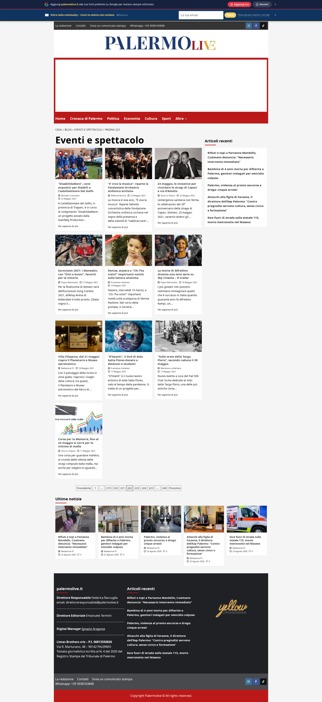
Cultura (151, 118)
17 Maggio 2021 (118, 371)
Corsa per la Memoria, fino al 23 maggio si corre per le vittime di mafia (78, 442)
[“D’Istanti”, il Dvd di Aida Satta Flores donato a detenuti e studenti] (128, 336)
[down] (186, 119)
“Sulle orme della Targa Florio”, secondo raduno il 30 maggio (178, 360)
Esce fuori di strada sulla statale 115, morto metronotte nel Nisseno (233, 220)
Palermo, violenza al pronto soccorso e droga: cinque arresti (234, 187)
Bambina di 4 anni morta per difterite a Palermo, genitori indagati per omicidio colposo (236, 173)
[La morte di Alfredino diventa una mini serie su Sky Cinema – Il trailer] (178, 250)
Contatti (81, 25)
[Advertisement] (161, 86)
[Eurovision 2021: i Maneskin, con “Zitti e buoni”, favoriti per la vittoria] (78, 250)
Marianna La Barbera (171, 368)
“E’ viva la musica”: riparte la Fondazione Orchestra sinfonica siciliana (128, 187)
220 (115, 488)
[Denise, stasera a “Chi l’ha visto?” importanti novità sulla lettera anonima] (128, 250)
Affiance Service (118, 195)
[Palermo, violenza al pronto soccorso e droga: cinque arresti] (161, 519)
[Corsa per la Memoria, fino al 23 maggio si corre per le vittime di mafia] (78, 419)
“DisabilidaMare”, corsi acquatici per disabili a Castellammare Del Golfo (75, 187)
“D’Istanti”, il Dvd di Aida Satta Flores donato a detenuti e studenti (125, 360)
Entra (230, 15)
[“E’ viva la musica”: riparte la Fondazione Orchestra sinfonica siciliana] (128, 163)
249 (164, 488)
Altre (180, 118)
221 (122, 488)
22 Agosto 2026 (68, 554)
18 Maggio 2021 (189, 282)
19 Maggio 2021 (118, 285)
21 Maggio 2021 (90, 282)
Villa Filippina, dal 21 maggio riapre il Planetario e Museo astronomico (78, 360)
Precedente (84, 488)
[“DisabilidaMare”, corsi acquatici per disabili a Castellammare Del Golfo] (78, 163)
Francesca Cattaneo (120, 282)
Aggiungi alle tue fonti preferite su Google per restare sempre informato (102, 4)
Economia (132, 118)
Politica (113, 118)
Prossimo (175, 488)
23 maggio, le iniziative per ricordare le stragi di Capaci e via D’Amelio (177, 187)
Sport (166, 118)
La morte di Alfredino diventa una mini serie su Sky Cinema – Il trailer (176, 274)
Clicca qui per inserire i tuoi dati (254, 15)
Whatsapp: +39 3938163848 (147, 25)
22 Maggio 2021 (68, 198)
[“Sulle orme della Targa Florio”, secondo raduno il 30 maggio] (178, 336)
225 (151, 488)
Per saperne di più (68, 226)
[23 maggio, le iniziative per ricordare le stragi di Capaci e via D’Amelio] (178, 163)
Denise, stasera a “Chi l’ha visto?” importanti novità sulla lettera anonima (126, 274)
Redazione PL (67, 368)
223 (137, 488)
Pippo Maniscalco (69, 282)
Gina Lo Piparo (168, 195)
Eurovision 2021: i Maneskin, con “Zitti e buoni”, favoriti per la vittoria (78, 274)
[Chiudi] (275, 4)
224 (144, 488)
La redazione (63, 25)
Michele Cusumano (70, 195)
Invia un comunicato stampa (108, 25)
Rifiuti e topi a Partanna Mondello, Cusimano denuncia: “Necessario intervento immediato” (232, 157)
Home (60, 118)
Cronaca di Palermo (86, 118)
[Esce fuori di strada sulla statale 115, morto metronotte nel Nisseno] (247, 519)
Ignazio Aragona (93, 629)
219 (108, 488)
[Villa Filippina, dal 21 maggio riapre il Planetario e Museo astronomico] (78, 336)
